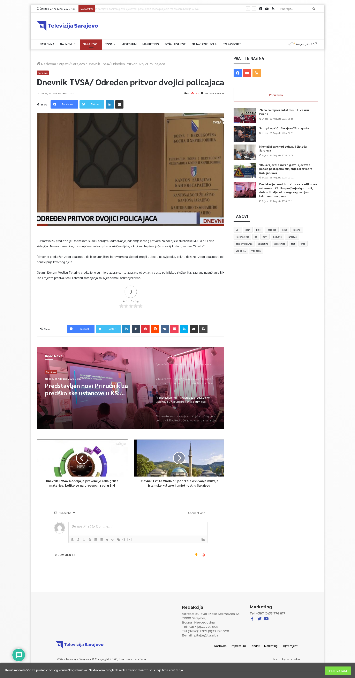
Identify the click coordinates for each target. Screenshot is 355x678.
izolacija (271, 229)
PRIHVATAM (338, 671)
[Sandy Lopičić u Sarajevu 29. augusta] (245, 134)
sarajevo (292, 236)
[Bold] (72, 539)
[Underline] (84, 539)
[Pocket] (174, 329)
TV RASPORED (232, 44)
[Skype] (184, 329)
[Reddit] (155, 329)
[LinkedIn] (110, 104)
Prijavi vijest (290, 646)
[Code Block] (113, 539)
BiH (238, 229)
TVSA (109, 44)
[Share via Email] (119, 104)
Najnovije (67, 44)
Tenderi (255, 646)
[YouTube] (267, 8)
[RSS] (273, 8)
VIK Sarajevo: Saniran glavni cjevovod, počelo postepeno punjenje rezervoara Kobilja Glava (285, 169)
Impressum (129, 44)
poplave (277, 236)
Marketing (150, 44)
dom (247, 229)
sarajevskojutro (244, 243)
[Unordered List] (101, 539)
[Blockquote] (107, 539)
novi (265, 236)
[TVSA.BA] (67, 26)
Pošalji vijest (175, 44)
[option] (131, 388)
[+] (129, 539)
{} (123, 539)
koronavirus (242, 236)
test (293, 243)
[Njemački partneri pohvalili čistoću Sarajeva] (245, 152)
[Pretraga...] (314, 8)
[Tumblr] (136, 329)
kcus (284, 229)
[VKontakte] (165, 329)
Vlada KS (241, 250)
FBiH (258, 229)
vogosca (256, 250)
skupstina (263, 243)
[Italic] (78, 539)
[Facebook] (261, 8)
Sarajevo (90, 44)
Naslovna (47, 44)
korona (297, 229)
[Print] (203, 329)
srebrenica (279, 243)
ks (256, 236)
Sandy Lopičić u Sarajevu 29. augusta (284, 128)
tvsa (303, 243)
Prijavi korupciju (204, 44)
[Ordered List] (95, 539)
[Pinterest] (145, 329)
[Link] (118, 539)
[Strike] (90, 539)
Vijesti (64, 63)
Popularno (276, 95)
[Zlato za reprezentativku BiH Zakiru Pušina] (245, 115)
